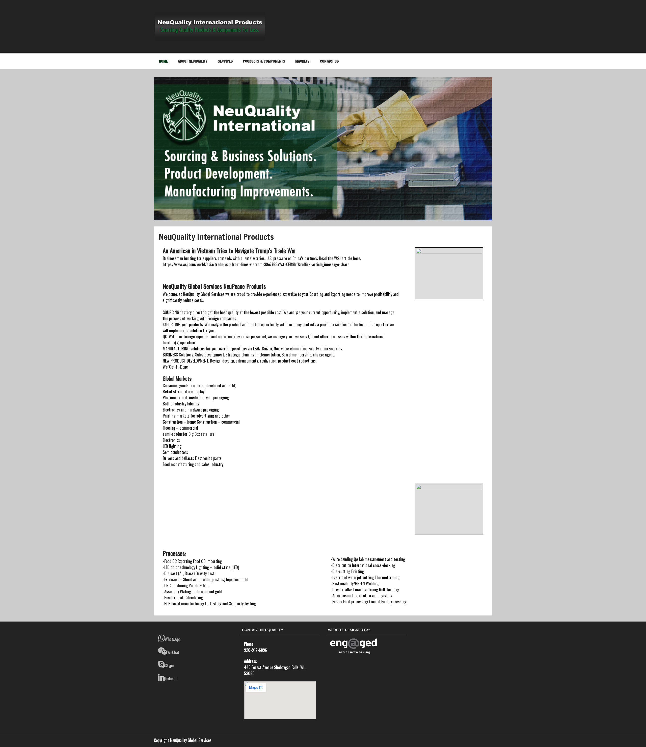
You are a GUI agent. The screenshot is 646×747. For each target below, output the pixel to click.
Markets (302, 61)
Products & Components (264, 61)
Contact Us (329, 61)
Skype (169, 665)
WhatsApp (172, 639)
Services (225, 61)
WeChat (173, 652)
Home (163, 61)
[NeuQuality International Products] (210, 14)
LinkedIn (171, 679)
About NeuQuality (192, 61)
